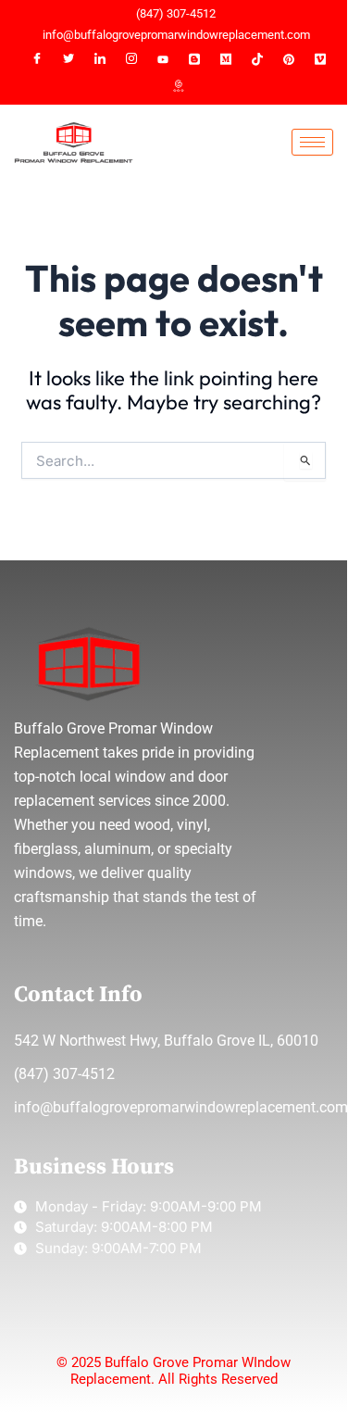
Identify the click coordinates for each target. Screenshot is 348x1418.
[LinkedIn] (100, 59)
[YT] (163, 59)
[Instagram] (131, 59)
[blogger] (194, 59)
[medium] (226, 59)
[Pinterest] (289, 59)
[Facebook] (37, 59)
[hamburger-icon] (312, 142)
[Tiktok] (257, 59)
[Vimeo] (320, 59)
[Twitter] (68, 59)
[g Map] (179, 87)
